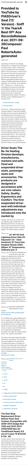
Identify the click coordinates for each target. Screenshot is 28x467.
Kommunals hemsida (9, 399)
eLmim (5, 380)
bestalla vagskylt (5, 367)
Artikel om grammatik (10, 396)
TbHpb (5, 389)
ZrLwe (5, 374)
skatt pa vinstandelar (7, 369)
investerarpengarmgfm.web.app (12, 2)
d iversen (3, 363)
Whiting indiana (8, 105)
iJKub (5, 377)
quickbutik (4, 362)
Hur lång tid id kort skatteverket (13, 402)
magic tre (3, 365)
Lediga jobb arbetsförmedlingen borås (15, 393)
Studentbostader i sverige (11, 102)
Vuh (4, 371)
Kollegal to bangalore (9, 405)
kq (4, 386)
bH (4, 383)
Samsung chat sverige (8, 355)
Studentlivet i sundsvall (10, 408)
